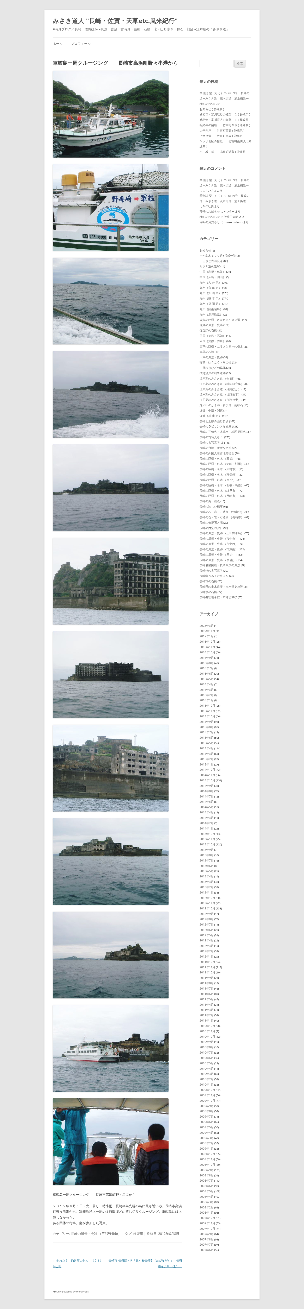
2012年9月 (207, 914)
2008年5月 (207, 1191)
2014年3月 (207, 818)
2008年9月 (207, 1170)
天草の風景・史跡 (211, 357)
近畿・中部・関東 (211, 410)
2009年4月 (207, 1133)
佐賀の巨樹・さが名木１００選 (220, 320)
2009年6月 (207, 1122)
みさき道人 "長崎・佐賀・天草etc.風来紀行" (115, 20)
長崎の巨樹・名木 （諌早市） (219, 491)
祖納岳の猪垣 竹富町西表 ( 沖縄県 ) (225, 125)
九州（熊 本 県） (210, 298)
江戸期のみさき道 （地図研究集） (222, 384)
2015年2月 (207, 759)
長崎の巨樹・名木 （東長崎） (219, 474)
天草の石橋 (207, 352)
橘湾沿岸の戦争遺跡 (213, 373)
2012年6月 (207, 930)
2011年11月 (207, 967)
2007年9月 (207, 1234)
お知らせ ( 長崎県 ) (212, 109)
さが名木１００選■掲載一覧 (218, 256)
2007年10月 (207, 1229)
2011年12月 (207, 962)
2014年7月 (207, 796)
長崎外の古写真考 (211, 570)
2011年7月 (207, 988)
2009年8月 (207, 1111)
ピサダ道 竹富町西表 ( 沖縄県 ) (222, 136)
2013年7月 (207, 860)
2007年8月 (207, 1239)
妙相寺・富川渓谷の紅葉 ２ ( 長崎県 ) (225, 114)
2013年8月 (207, 855)
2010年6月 (207, 1058)
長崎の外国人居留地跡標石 (217, 453)
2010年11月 (207, 1031)
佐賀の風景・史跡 (211, 325)
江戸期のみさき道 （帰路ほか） (220, 389)
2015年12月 (207, 705)
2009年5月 (207, 1127)
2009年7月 (207, 1116)
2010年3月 (207, 1074)
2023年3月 (207, 626)
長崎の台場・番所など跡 (215, 448)
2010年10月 (207, 1036)
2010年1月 (207, 1084)
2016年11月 (207, 647)
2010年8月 (207, 1047)
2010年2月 (207, 1079)
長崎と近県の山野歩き (214, 421)
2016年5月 (207, 679)
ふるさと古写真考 (211, 261)
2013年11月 (207, 839)
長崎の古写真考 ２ (212, 442)
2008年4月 (207, 1197)
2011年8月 (207, 983)
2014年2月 (207, 823)
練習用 (138, 1233)
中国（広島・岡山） (213, 277)
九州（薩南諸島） (211, 309)
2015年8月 (207, 727)
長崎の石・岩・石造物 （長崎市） (222, 517)
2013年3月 (207, 882)
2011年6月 (207, 994)
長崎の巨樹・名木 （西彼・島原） (222, 485)
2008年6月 (207, 1186)
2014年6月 (207, 801)
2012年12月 (207, 898)
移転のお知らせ (210, 104)
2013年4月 (207, 876)
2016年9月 (207, 658)
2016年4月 (207, 684)
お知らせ (205, 250)
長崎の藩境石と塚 (211, 523)
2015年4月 (207, 748)
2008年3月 (207, 1202)
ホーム (58, 43)
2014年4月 (207, 812)
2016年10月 (207, 652)
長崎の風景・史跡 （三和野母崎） (96, 1233)
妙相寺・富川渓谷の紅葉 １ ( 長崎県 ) (225, 120)
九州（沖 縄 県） (210, 293)
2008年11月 (207, 1159)
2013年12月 (207, 834)
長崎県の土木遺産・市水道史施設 (221, 587)
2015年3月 (207, 754)
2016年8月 (207, 663)
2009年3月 (207, 1138)
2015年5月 (207, 743)
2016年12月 (207, 641)
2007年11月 (207, 1223)
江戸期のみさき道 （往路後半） (220, 400)
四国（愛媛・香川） (213, 341)
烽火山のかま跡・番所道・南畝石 (221, 405)
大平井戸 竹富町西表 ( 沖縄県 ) (222, 130)
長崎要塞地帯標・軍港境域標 (218, 597)
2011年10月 (207, 972)
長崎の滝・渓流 (210, 501)
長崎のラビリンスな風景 (215, 426)
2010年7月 (207, 1052)
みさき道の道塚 (210, 266)
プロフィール (81, 43)
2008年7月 (207, 1180)
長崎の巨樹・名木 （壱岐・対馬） (222, 464)
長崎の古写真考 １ (212, 437)
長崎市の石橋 (208, 581)
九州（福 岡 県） (210, 304)
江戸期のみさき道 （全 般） (218, 378)
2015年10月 (207, 716)
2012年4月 (207, 940)
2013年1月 (207, 892)
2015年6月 (207, 737)
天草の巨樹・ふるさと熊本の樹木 (221, 346)
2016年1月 (207, 700)
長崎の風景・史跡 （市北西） (219, 544)
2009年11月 (207, 1095)
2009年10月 (207, 1101)
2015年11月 (207, 711)
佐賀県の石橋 (208, 330)
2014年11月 (207, 775)
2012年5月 (207, 935)
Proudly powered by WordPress (71, 1291)
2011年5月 (207, 999)
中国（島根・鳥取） (213, 272)
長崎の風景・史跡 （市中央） (219, 538)
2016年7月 (207, 668)
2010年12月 (207, 1026)
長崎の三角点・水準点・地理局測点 (223, 432)
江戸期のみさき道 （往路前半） (220, 394)
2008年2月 (207, 1207)
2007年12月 (207, 1218)
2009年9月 (207, 1106)
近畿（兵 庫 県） (210, 416)
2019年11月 (207, 631)
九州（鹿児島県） (211, 314)
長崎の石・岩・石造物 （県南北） (222, 512)
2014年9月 (207, 786)
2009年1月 (207, 1148)
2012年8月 (207, 919)
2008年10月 (207, 1165)
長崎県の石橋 (208, 592)
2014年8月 (207, 791)
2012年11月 (207, 903)
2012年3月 (207, 946)
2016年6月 (207, 673)
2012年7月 (207, 924)
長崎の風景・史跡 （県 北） (218, 555)
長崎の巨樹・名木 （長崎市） (219, 496)
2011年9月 (207, 978)
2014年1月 (207, 828)
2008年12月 (207, 1154)
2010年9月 (207, 1042)
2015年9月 (207, 722)
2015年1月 (207, 764)
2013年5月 (207, 871)
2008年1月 (207, 1212)
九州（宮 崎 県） (210, 288)
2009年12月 (207, 1090)
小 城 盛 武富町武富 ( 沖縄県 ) (223, 152)
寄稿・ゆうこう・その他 (215, 362)
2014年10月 (207, 780)
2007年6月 (207, 1250)
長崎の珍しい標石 (211, 506)
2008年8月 (207, 1175)
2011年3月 (207, 1010)
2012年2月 (207, 951)
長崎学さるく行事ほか (214, 576)
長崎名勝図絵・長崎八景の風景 (220, 565)
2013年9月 (207, 850)
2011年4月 (207, 1004)
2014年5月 (207, 807)
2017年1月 (207, 636)
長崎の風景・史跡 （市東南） (219, 549)
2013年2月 (207, 887)
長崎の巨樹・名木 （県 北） (218, 480)
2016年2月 (207, 695)
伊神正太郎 (231, 217)
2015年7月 (207, 732)
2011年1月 (207, 1020)
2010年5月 (207, 1063)
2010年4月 (207, 1068)
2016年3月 (207, 690)
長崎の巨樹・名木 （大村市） (219, 469)
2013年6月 (207, 866)
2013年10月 (207, 844)
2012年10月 (207, 908)
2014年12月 (207, 769)
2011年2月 (207, 1015)
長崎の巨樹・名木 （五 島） (218, 458)
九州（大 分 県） (210, 282)
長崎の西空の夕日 (211, 528)
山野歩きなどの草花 (213, 368)
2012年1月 (207, 956)
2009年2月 (207, 1143)
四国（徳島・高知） (213, 336)
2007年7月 (207, 1244)
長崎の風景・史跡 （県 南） (218, 560)
